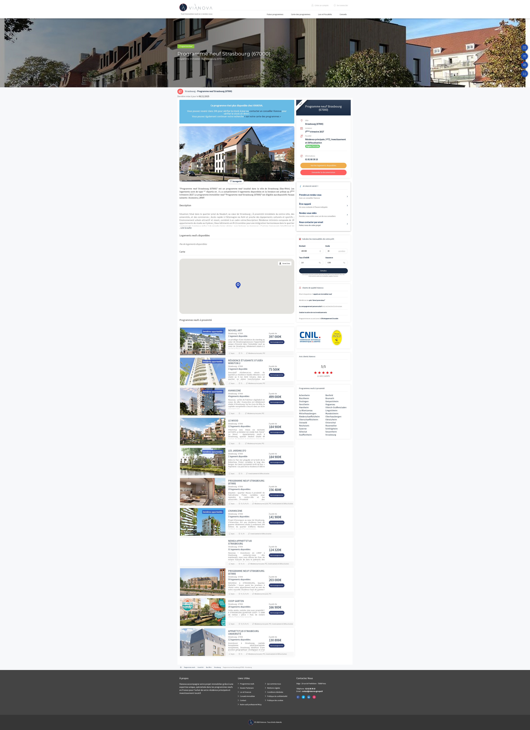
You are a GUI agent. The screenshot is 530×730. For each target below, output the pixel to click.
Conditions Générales (275, 692)
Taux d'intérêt (304, 257)
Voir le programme (276, 342)
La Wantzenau (305, 410)
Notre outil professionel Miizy (251, 704)
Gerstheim (304, 404)
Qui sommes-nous (274, 684)
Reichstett (304, 425)
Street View (286, 263)
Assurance (329, 257)
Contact (243, 700)
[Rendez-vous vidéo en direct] (524, 65)
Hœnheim (304, 407)
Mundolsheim (331, 413)
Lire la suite (185, 227)
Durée (327, 246)
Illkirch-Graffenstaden (335, 407)
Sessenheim (331, 431)
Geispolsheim (331, 401)
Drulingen (303, 401)
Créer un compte (321, 5)
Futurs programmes (275, 14)
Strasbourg (330, 434)
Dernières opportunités (212, 331)
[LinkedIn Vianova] (308, 697)
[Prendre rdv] (524, 47)
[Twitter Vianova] (303, 697)
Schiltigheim (331, 428)
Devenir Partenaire (247, 688)
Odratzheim (331, 419)
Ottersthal (330, 422)
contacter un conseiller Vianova (265, 111)
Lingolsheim (331, 410)
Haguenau (330, 404)
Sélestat (303, 431)
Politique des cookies (275, 700)
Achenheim (304, 395)
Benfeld (329, 395)
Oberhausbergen (333, 416)
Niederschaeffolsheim (309, 416)
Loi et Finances (245, 692)
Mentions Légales (273, 688)
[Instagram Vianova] (314, 697)
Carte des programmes (300, 14)
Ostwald (303, 422)
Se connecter (342, 5)
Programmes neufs (247, 684)
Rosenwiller (331, 425)
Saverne (303, 428)
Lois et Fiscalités (325, 14)
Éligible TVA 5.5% (312, 146)
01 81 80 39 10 (311, 159)
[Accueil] (180, 667)
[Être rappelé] (524, 56)
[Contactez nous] (524, 73)
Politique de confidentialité (277, 696)
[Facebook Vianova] (298, 697)
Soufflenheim (305, 434)
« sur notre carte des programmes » (262, 116)
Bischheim (304, 398)
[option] (236, 153)
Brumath (329, 398)
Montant (302, 246)
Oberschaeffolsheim (308, 419)
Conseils (343, 14)
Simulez (323, 270)
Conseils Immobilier (247, 696)
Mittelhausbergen (307, 413)
